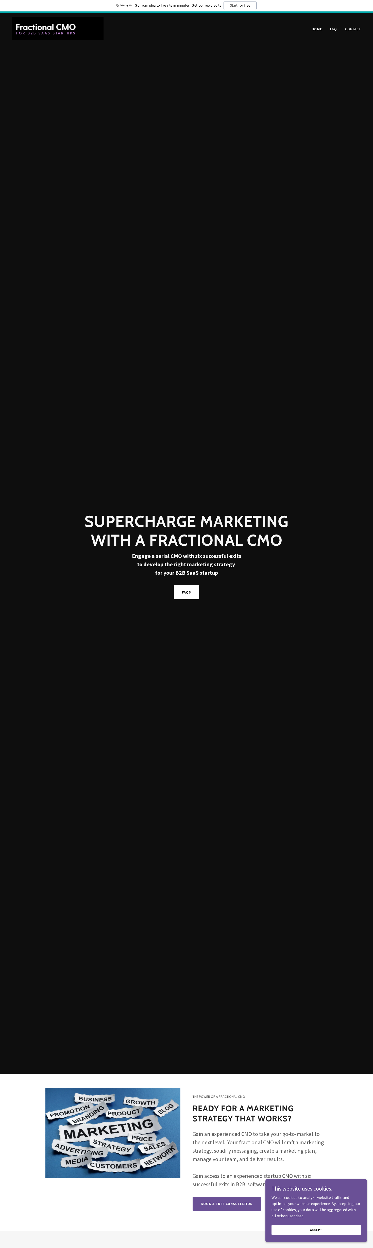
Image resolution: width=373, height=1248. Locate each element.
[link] (58, 27)
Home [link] (317, 29)
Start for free (240, 5)
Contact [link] (353, 29)
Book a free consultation (227, 1203)
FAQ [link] (333, 29)
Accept (316, 1230)
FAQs (186, 592)
